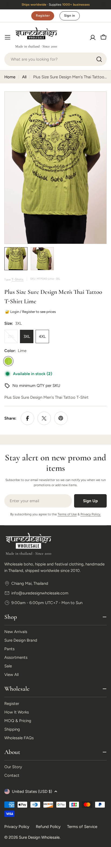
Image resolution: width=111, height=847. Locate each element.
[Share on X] (44, 418)
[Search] (99, 59)
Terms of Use (67, 514)
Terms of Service (82, 826)
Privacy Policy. (91, 514)
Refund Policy (48, 826)
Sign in (69, 15)
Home (9, 77)
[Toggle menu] (7, 37)
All (24, 77)
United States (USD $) (32, 791)
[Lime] (8, 361)
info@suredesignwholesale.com (39, 593)
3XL (26, 336)
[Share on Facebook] (27, 418)
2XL (13, 338)
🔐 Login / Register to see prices (30, 312)
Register (43, 15)
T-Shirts (17, 279)
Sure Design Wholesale (39, 837)
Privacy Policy (16, 826)
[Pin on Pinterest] (61, 418)
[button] (7, 5)
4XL (42, 336)
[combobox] (55, 59)
